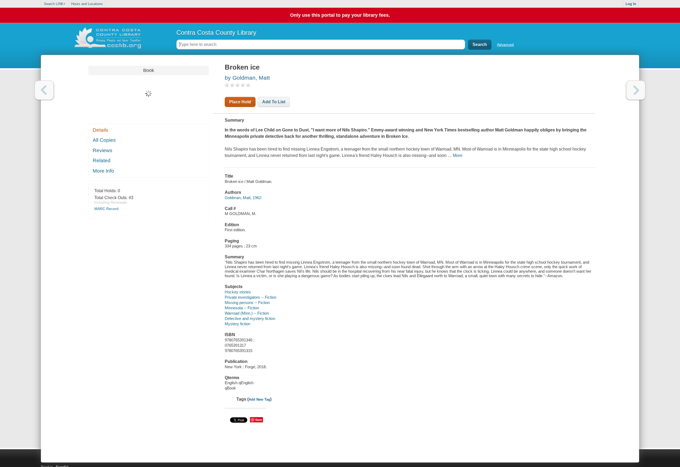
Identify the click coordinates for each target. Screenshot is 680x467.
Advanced (505, 44)
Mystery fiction (237, 324)
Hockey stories (238, 292)
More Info (103, 171)
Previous (44, 90)
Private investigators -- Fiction (250, 297)
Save (258, 420)
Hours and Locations (87, 4)
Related (101, 160)
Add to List (273, 102)
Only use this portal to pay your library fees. (340, 15)
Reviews (102, 150)
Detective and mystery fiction (250, 318)
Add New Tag (259, 399)
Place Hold (240, 102)
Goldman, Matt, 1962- (243, 197)
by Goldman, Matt (247, 78)
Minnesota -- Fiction (242, 308)
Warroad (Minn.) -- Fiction (247, 313)
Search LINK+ (55, 4)
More (457, 155)
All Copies (104, 140)
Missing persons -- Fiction (247, 302)
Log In (631, 4)
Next (635, 90)
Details (100, 130)
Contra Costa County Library (216, 32)
